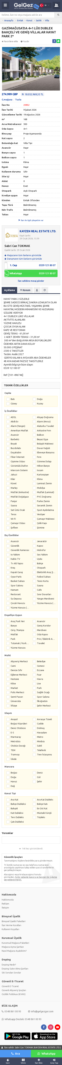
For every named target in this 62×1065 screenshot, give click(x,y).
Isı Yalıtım (15, 554)
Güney (14, 403)
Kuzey (40, 403)
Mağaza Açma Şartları (13, 947)
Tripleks (41, 817)
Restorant (16, 594)
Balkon (40, 435)
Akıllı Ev (14, 421)
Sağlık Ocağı (43, 692)
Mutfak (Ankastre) (20, 492)
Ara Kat (14, 799)
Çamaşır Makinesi (45, 519)
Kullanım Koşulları (10, 929)
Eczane (40, 670)
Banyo (14, 625)
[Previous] (3, 69)
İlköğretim (42, 701)
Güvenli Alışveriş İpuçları (14, 990)
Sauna (14, 505)
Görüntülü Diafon (19, 466)
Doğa (13, 777)
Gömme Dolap (44, 461)
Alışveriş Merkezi (19, 661)
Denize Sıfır (16, 670)
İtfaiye (14, 705)
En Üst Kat (42, 808)
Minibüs (41, 741)
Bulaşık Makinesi (45, 443)
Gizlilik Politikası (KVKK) (13, 994)
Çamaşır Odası (18, 523)
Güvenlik (15, 546)
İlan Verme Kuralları (11, 925)
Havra (40, 679)
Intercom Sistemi (19, 470)
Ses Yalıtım (42, 554)
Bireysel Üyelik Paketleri (13, 921)
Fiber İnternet (17, 457)
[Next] (58, 69)
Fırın (39, 457)
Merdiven (41, 630)
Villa (47, 20)
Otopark (41, 567)
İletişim (5, 907)
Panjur (14, 501)
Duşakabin (16, 452)
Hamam (14, 590)
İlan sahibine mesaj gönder (31, 281)
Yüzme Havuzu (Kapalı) (20, 607)
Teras (13, 514)
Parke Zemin (43, 501)
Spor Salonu (17, 585)
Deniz (40, 772)
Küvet (14, 483)
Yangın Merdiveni (45, 598)
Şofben (14, 527)
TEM (13, 750)
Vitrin (23, 1063)
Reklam (5, 903)
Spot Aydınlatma (45, 510)
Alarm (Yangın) (18, 426)
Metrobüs (15, 741)
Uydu (39, 559)
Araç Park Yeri (18, 621)
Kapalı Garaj (17, 572)
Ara (17, 1053)
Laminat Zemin (44, 483)
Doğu (40, 399)
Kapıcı (40, 546)
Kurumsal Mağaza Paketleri (15, 943)
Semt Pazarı (17, 697)
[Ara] (58, 15)
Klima (40, 479)
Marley (14, 488)
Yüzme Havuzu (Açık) (46, 603)
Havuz (14, 781)
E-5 (12, 732)
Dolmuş (41, 728)
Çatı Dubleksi (17, 821)
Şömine (40, 527)
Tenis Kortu (43, 581)
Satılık (39, 20)
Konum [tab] (26, 290)
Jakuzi (14, 474)
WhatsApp (48, 1053)
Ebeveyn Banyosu (45, 452)
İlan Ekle (39, 1063)
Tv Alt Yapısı (17, 563)
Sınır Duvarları (44, 594)
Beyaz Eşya (42, 439)
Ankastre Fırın (44, 430)
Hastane (15, 679)
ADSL (13, 417)
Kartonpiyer (43, 474)
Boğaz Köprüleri (19, 723)
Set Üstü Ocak (18, 510)
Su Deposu (16, 598)
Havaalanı (42, 732)
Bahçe (40, 563)
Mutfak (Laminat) (45, 492)
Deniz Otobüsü (18, 728)
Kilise (13, 683)
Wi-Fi (13, 519)
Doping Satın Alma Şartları (15, 968)
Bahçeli (14, 808)
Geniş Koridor (44, 625)
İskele (14, 759)
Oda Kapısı (42, 634)
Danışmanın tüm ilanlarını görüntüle (24, 259)
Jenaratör (42, 541)
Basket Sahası (18, 581)
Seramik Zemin (44, 505)
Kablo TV (15, 559)
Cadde (40, 723)
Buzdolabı (16, 448)
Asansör (15, 435)
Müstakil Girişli (44, 813)
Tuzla (18, 99)
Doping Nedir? (9, 964)
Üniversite (16, 701)
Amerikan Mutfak (19, 430)
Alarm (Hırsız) (44, 421)
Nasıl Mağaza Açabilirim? (14, 951)
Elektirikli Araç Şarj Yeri (46, 572)
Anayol (14, 719)
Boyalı (14, 443)
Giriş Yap (54, 1063)
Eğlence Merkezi (19, 674)
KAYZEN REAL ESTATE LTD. (38, 231)
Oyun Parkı (16, 576)
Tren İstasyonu (44, 754)
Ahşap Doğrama (45, 417)
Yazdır (26, 41)
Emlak (20, 20)
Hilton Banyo (43, 466)
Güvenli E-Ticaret (10, 986)
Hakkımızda (8, 899)
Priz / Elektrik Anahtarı (46, 639)
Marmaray (16, 737)
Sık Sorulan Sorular (11, 972)
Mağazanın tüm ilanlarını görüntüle (24, 255)
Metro (40, 737)
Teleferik (41, 750)
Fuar (39, 674)
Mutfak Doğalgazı (20, 496)
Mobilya (41, 488)
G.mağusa (7, 99)
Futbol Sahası (44, 576)
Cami (13, 666)
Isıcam (40, 470)
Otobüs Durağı (18, 745)
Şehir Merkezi (44, 705)
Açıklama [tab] (9, 290)
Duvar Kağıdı (43, 448)
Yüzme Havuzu (18, 647)
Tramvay (15, 754)
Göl (38, 777)
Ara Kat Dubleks (45, 799)
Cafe (39, 590)
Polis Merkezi (17, 692)
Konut (29, 20)
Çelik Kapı (42, 523)
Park (13, 639)
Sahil (39, 745)
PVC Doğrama (44, 496)
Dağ (13, 786)
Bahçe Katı (42, 804)
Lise (39, 683)
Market (14, 688)
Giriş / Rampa (17, 630)
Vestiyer (41, 514)
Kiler (13, 479)
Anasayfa (8, 20)
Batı (13, 399)
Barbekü (15, 439)
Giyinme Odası (18, 461)
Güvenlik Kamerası (20, 550)
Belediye (41, 661)
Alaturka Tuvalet (45, 426)
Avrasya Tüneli (44, 719)
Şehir (39, 781)
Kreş (13, 567)
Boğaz (14, 772)
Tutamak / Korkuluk (20, 643)
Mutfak (14, 634)
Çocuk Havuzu (18, 603)
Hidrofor (41, 550)
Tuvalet (41, 643)
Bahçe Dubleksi (18, 804)
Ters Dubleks (17, 817)
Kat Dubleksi (17, 813)
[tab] (37, 290)
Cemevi (40, 666)
